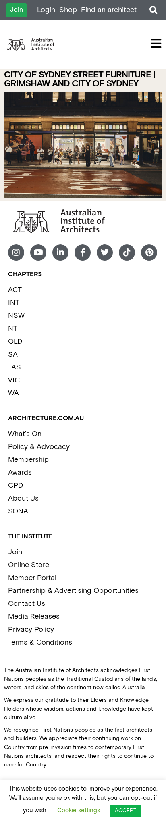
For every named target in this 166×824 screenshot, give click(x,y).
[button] (153, 10)
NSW (16, 315)
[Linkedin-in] (60, 252)
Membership (28, 459)
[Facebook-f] (83, 252)
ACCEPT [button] (125, 810)
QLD (15, 341)
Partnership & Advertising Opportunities (73, 590)
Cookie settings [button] (78, 810)
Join (15, 552)
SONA (18, 511)
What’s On (25, 433)
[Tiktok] (127, 252)
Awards (20, 472)
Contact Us (26, 603)
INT (13, 302)
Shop (68, 10)
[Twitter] (105, 252)
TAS (14, 367)
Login (46, 10)
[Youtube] (38, 252)
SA (13, 354)
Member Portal (32, 577)
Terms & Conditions (40, 642)
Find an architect (109, 10)
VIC (14, 380)
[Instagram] (16, 252)
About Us (23, 498)
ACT (15, 289)
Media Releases (34, 616)
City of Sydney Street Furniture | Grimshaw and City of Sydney (79, 79)
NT (12, 328)
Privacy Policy (31, 629)
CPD (15, 485)
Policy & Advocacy (39, 446)
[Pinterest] (149, 252)
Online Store (28, 564)
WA (13, 393)
